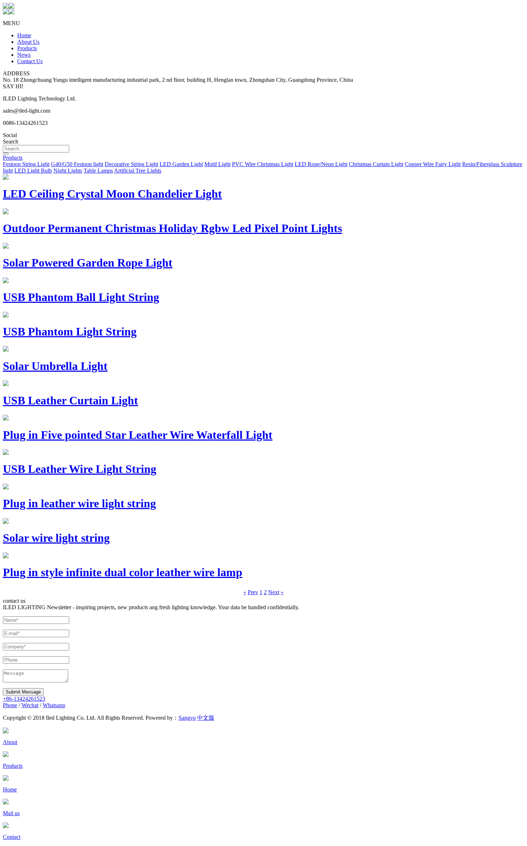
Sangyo (187, 718)
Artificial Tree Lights (137, 171)
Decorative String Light (131, 164)
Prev (253, 592)
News (23, 55)
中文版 (205, 718)
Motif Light (217, 164)
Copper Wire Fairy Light (433, 164)
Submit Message (23, 692)
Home (24, 35)
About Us (28, 42)
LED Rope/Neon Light (321, 164)
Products (27, 48)
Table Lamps (98, 171)
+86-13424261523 (24, 699)
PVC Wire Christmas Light (262, 164)
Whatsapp (54, 705)
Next (273, 592)
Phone (10, 705)
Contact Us (30, 61)
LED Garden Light (181, 164)
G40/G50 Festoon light (77, 164)
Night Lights (67, 171)
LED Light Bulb (33, 171)
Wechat (30, 705)
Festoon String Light (26, 164)
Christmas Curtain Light (376, 164)
